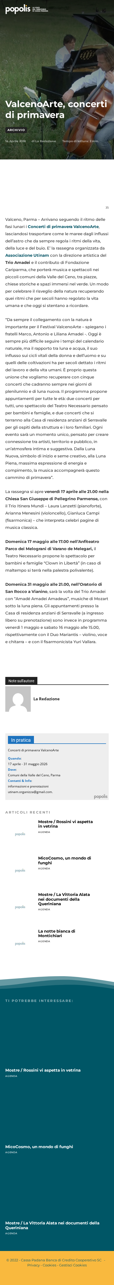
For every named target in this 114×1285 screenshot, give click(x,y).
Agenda (44, 832)
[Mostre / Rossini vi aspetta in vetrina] (20, 834)
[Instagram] (61, 1276)
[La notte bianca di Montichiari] (20, 944)
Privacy (33, 1265)
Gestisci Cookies (73, 1265)
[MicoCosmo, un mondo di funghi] (20, 871)
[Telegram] (76, 190)
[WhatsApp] (51, 190)
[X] (39, 190)
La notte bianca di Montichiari (56, 933)
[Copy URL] (100, 190)
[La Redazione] (18, 699)
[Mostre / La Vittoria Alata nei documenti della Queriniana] (20, 907)
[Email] (64, 190)
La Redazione (45, 141)
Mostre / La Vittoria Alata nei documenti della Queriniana (64, 899)
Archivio (16, 130)
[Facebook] (27, 190)
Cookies (49, 1265)
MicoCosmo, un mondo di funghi (64, 860)
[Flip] (88, 190)
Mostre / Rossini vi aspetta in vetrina (65, 824)
